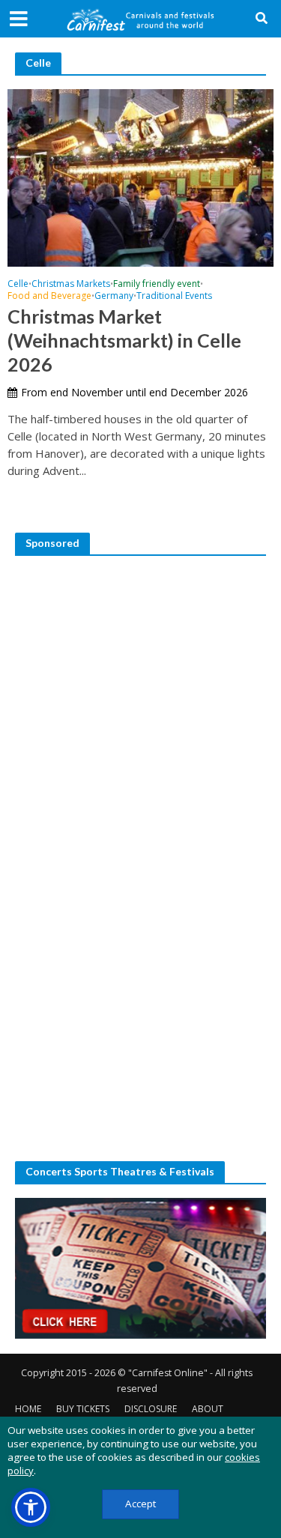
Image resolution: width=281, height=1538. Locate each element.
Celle (17, 284)
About (207, 1408)
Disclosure (150, 1408)
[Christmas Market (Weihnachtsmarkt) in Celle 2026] (140, 176)
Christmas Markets (70, 284)
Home (28, 1408)
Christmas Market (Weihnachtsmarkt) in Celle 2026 (124, 340)
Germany (113, 296)
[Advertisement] (140, 709)
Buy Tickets (82, 1408)
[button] (30, 1507)
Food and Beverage (49, 296)
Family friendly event (156, 284)
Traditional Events (174, 296)
